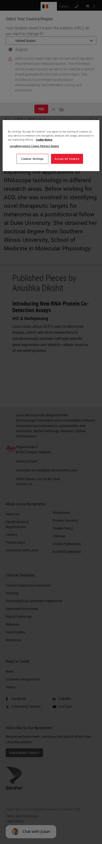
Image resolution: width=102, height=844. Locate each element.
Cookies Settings (32, 158)
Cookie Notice (44, 139)
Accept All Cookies (67, 158)
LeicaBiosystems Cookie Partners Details (34, 146)
